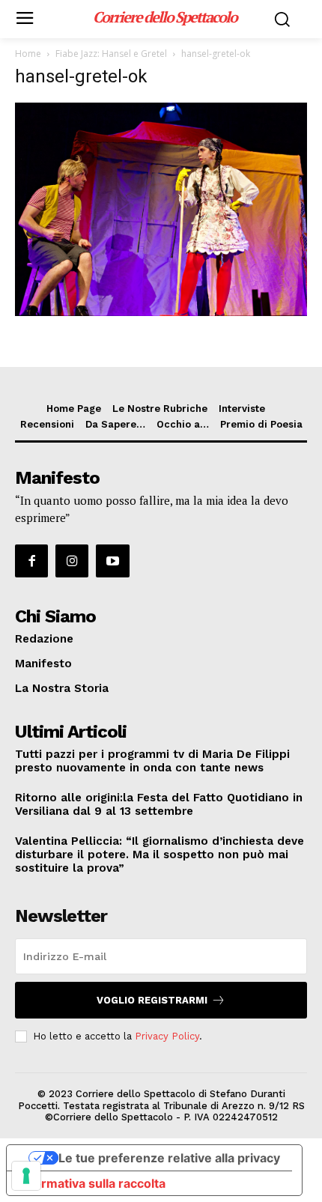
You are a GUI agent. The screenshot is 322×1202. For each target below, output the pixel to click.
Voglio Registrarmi (152, 1000)
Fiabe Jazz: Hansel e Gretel (111, 53)
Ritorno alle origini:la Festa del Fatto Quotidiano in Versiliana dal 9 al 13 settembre (159, 804)
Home (28, 53)
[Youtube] (112, 560)
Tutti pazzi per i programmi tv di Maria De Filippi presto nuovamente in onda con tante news (152, 760)
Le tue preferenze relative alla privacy (169, 1157)
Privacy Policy (167, 1036)
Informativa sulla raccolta (92, 1183)
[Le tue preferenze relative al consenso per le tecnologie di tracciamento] (26, 1176)
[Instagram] (71, 560)
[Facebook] (31, 560)
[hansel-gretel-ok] (161, 312)
